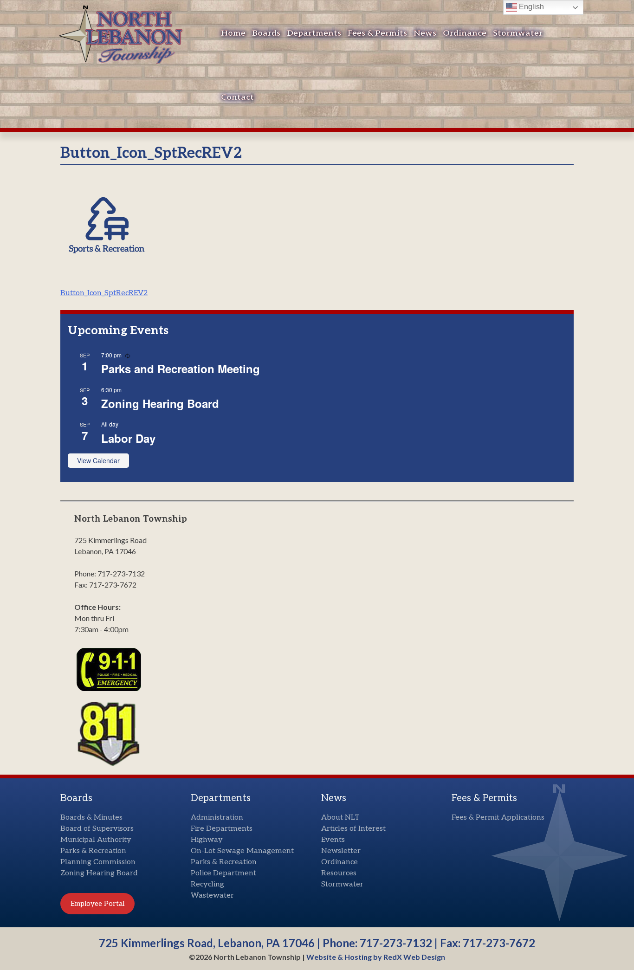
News (425, 33)
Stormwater (518, 33)
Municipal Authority (95, 839)
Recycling (207, 884)
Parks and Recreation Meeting (180, 368)
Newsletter (341, 851)
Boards (266, 33)
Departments (314, 33)
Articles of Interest (353, 828)
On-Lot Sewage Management (242, 851)
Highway (207, 839)
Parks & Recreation (93, 851)
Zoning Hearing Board (160, 403)
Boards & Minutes (91, 817)
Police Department (223, 873)
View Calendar (98, 460)
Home (233, 33)
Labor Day (128, 438)
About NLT (340, 817)
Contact (237, 97)
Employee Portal (97, 903)
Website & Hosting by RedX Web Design (375, 956)
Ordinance (464, 33)
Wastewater (212, 895)
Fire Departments (221, 828)
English (530, 7)
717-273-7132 (396, 943)
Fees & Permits (377, 33)
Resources (338, 873)
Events (333, 839)
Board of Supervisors (97, 828)
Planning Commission (98, 862)
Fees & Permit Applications (498, 817)
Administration (217, 817)
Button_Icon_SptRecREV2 (104, 293)
